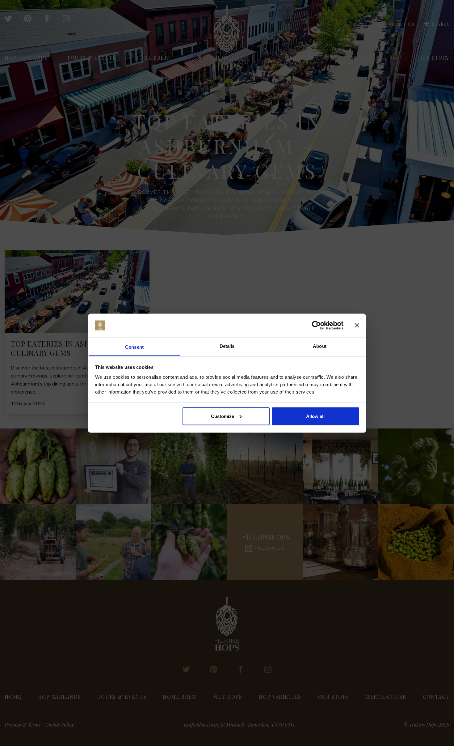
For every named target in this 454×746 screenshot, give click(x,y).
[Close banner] (357, 325)
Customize (222, 416)
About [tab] (319, 345)
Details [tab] (227, 345)
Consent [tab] (134, 346)
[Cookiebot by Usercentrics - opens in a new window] (316, 325)
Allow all (315, 416)
